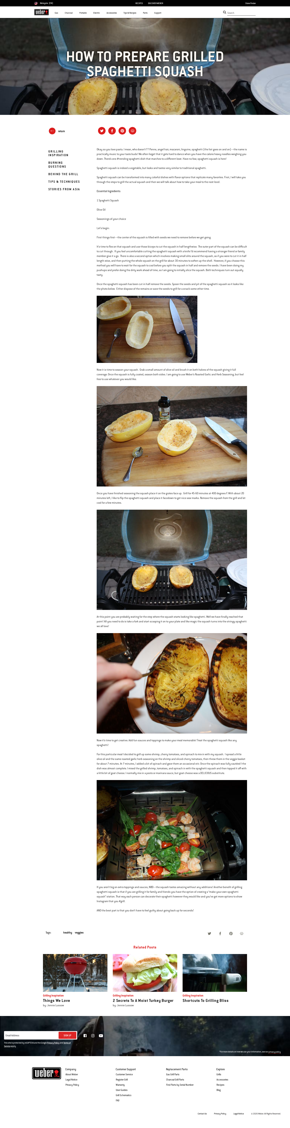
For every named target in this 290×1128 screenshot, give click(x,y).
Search (230, 12)
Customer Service (124, 1074)
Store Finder (250, 3)
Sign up (67, 1035)
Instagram (93, 1036)
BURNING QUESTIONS (57, 164)
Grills (218, 1074)
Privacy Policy (53, 1043)
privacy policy (275, 1052)
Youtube (101, 1035)
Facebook (85, 1036)
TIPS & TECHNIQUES (64, 182)
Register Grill (122, 1079)
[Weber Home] (41, 12)
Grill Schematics (123, 1095)
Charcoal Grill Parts (175, 1079)
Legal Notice (71, 1079)
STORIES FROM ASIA (64, 189)
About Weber (71, 1074)
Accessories (222, 1079)
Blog (218, 1090)
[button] (60, 13)
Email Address (12, 1035)
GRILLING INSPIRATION (58, 153)
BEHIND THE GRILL (63, 174)
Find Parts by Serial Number (180, 1084)
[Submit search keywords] (225, 12)
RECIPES (139, 3)
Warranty (120, 1084)
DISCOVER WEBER (155, 3)
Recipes (220, 1084)
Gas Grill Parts (172, 1074)
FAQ (117, 1100)
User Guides (122, 1090)
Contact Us (202, 1113)
